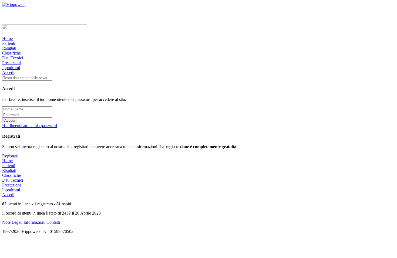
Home (7, 38)
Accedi (8, 72)
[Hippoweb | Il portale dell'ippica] (13, 4)
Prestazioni (11, 62)
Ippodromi (11, 67)
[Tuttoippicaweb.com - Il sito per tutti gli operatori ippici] (44, 33)
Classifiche (11, 53)
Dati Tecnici (12, 58)
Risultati (9, 48)
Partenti (8, 43)
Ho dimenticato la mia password (29, 125)
